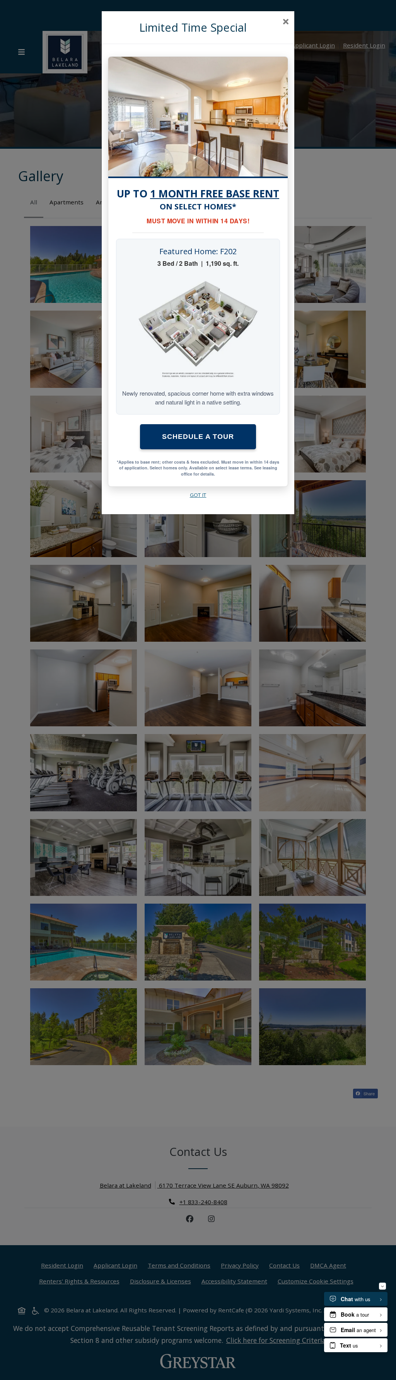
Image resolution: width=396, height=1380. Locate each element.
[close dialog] (285, 22)
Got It (198, 494)
